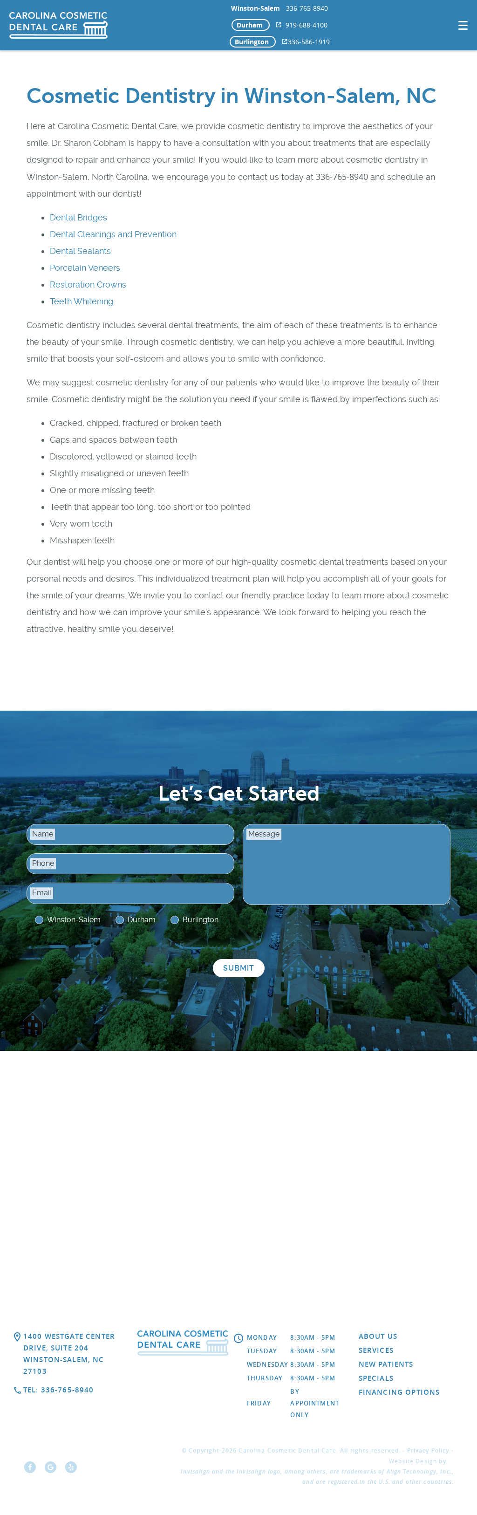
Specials (376, 1378)
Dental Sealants (80, 251)
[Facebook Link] (32, 1470)
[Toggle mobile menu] (463, 25)
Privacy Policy (428, 1450)
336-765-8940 (307, 8)
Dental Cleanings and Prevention (113, 234)
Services (376, 1350)
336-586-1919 (309, 41)
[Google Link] (53, 1470)
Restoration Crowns (88, 284)
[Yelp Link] (73, 1470)
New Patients (386, 1364)
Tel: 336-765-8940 (58, 1390)
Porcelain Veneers (85, 268)
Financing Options (399, 1392)
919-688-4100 (306, 25)
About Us (378, 1336)
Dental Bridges (78, 217)
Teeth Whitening (81, 301)
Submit (238, 968)
